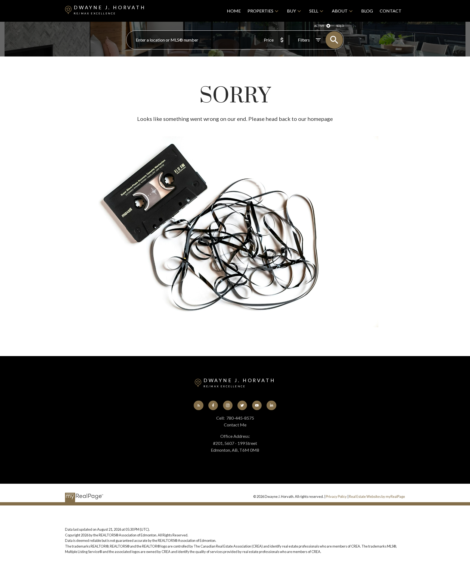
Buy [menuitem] (291, 10)
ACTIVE (319, 25)
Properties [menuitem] (260, 10)
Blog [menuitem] (367, 10)
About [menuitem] (340, 10)
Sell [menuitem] (313, 10)
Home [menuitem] (234, 10)
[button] (198, 405)
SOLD (340, 25)
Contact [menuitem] (390, 10)
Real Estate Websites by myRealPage (377, 496)
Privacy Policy (336, 496)
